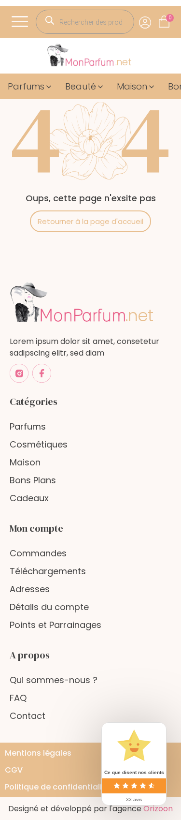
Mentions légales (38, 753)
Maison (25, 462)
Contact (27, 716)
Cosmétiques (39, 444)
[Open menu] (21, 22)
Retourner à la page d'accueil (90, 221)
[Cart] (170, 18)
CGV (14, 769)
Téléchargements (48, 571)
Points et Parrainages (55, 625)
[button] (30, 86)
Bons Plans (33, 480)
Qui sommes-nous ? (53, 680)
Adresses (30, 589)
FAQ (18, 698)
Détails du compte (49, 607)
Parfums (28, 426)
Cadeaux (29, 498)
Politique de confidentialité (57, 786)
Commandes (38, 553)
